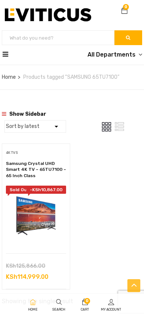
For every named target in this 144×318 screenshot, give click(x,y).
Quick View (36, 234)
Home (9, 77)
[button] (124, 11)
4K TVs (12, 152)
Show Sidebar (27, 114)
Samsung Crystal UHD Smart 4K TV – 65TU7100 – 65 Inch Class (36, 170)
